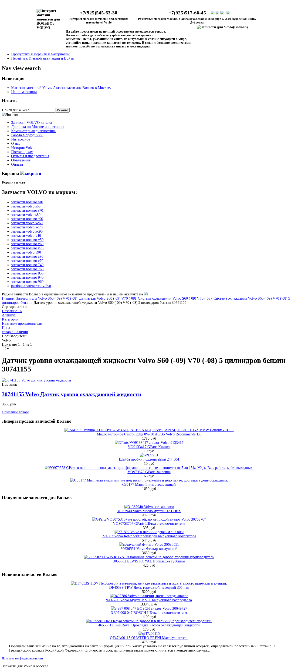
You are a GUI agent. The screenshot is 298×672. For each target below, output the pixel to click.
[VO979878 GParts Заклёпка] (149, 468)
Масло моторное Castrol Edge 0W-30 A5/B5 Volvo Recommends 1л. (149, 434)
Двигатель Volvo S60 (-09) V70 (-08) (107, 298)
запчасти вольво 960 (27, 282)
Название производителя (22, 323)
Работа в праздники (27, 135)
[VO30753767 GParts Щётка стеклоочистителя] (149, 519)
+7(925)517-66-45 (187, 13)
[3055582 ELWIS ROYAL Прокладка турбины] (149, 557)
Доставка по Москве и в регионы (37, 127)
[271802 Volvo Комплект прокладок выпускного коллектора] (149, 532)
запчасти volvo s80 (26, 215)
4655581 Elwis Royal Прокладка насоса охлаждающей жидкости (149, 625)
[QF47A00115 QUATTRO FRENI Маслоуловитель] (149, 633)
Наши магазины (24, 92)
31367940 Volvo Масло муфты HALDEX (149, 511)
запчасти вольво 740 (27, 265)
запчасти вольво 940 (27, 277)
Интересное (20, 139)
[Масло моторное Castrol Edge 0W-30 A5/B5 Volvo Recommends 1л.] (149, 430)
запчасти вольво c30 (27, 256)
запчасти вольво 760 (27, 269)
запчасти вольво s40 (27, 202)
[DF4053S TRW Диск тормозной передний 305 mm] (149, 583)
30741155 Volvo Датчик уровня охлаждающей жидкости (71, 394)
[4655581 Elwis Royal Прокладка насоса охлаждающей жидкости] (149, 621)
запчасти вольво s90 (27, 219)
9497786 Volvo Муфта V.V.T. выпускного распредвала (149, 600)
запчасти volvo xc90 (27, 231)
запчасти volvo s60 (26, 206)
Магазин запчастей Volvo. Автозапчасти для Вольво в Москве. (61, 88)
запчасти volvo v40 (26, 235)
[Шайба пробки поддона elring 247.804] (149, 455)
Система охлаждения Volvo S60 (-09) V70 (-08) (175, 298)
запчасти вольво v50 (27, 240)
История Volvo (22, 148)
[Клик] (30, 173)
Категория (10, 319)
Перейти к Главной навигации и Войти (42, 58)
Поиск (7, 110)
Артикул (9, 315)
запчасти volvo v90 (26, 252)
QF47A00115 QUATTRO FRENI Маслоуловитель (149, 638)
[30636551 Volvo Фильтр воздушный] (149, 544)
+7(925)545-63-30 (98, 13)
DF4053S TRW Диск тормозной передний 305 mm (149, 587)
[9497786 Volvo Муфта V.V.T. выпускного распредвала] (149, 596)
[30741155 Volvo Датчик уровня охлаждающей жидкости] (36, 380)
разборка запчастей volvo (31, 286)
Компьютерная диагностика (33, 131)
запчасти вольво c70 (27, 261)
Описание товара (15, 412)
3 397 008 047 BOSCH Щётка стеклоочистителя (149, 613)
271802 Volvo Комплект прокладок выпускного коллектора (149, 536)
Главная (8, 298)
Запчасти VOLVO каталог (32, 122)
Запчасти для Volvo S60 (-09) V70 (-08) (46, 298)
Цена (6, 328)
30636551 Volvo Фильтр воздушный (149, 549)
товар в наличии (15, 332)
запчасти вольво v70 (27, 248)
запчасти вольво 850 (27, 273)
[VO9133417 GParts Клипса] (149, 443)
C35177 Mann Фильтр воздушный (149, 484)
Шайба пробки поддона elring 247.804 (149, 459)
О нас (15, 143)
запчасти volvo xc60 (27, 223)
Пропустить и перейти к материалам (40, 54)
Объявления (20, 160)
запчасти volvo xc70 (27, 227)
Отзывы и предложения (30, 156)
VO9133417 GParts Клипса (149, 447)
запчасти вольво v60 (27, 244)
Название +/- (12, 311)
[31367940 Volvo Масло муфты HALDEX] (149, 507)
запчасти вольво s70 (27, 210)
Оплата (17, 164)
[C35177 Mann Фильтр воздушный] (149, 480)
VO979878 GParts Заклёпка (149, 472)
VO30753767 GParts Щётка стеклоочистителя (149, 523)
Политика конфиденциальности (22, 658)
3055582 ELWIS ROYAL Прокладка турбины (149, 561)
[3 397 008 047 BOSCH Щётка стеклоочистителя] (149, 608)
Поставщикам (22, 152)
